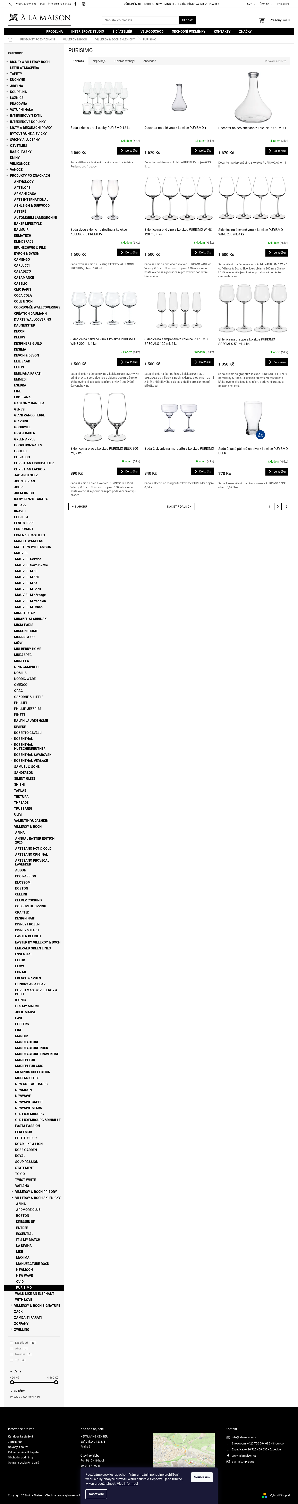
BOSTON (21, 888)
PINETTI (20, 715)
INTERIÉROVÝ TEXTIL (26, 116)
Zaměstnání (15, 1441)
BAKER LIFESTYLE (28, 224)
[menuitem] (54, 31)
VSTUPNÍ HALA (21, 110)
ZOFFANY (21, 1324)
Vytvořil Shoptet (280, 1495)
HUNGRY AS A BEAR (30, 984)
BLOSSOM (23, 882)
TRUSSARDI (23, 808)
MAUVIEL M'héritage (30, 595)
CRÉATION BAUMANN (30, 313)
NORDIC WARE (25, 679)
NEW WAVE (24, 1276)
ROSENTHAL (23, 739)
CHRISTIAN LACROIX (29, 469)
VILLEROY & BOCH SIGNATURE (37, 1306)
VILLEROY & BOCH (28, 827)
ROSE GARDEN (26, 1150)
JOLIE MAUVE (25, 1012)
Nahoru (81, 506)
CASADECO (22, 271)
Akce (20, 1348)
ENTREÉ (22, 1228)
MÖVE (18, 643)
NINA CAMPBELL (27, 667)
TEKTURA (21, 797)
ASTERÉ (20, 211)
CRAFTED (22, 912)
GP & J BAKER (24, 433)
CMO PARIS (22, 289)
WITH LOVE (23, 1300)
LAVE (19, 1018)
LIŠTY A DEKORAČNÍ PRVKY (31, 128)
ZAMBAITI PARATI (28, 1317)
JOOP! (18, 487)
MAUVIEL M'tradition (30, 601)
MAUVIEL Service (28, 559)
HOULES (20, 451)
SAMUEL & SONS (27, 767)
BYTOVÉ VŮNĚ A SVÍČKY (28, 134)
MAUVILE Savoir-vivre (31, 565)
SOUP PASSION (26, 1162)
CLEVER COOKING (28, 900)
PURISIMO (24, 1288)
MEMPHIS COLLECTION (32, 1072)
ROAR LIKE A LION (29, 1144)
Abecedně (149, 61)
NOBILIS (20, 673)
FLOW (19, 966)
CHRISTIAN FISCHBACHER (34, 463)
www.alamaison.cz (244, 1455)
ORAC (18, 691)
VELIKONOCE (19, 164)
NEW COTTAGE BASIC (31, 1084)
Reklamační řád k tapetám (24, 1452)
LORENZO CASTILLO (29, 535)
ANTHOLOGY (24, 182)
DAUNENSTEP (24, 325)
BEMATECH (22, 235)
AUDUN (20, 870)
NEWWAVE (23, 1096)
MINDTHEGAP (24, 613)
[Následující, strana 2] (278, 506)
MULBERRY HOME (27, 649)
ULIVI (18, 814)
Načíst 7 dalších (179, 506)
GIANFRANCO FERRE (29, 415)
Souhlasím (202, 1477)
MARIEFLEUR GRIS (29, 1066)
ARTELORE (22, 188)
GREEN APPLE (24, 439)
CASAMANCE (24, 278)
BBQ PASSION (25, 876)
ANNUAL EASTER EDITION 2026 (34, 840)
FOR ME (21, 972)
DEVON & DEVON (26, 355)
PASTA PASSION (27, 1126)
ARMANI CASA (25, 194)
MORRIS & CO (24, 637)
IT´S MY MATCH (27, 1006)
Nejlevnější (99, 61)
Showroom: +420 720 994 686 (251, 1443)
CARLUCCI (22, 265)
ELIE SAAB (22, 361)
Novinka (23, 1354)
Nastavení (96, 1494)
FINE (17, 391)
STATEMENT (24, 1168)
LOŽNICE (16, 98)
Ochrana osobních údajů (23, 1462)
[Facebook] (75, 3)
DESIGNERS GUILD (28, 343)
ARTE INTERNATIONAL (31, 200)
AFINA (20, 833)
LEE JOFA (21, 517)
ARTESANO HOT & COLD (33, 849)
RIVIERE (20, 727)
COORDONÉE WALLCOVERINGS (37, 307)
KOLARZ (20, 505)
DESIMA (20, 349)
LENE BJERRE (24, 523)
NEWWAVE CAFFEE (29, 1102)
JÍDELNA (16, 86)
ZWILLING (21, 1330)
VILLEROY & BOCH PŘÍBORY (36, 1192)
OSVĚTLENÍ (18, 146)
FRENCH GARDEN (28, 978)
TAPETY (16, 74)
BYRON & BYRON (26, 254)
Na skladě (25, 1342)
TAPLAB (20, 791)
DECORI (19, 331)
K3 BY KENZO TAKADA (31, 499)
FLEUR (20, 960)
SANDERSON (23, 773)
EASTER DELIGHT (28, 936)
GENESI (19, 409)
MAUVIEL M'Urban (29, 607)
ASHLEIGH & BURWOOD (32, 205)
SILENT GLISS (24, 779)
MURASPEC (23, 655)
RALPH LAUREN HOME (31, 721)
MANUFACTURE (27, 1042)
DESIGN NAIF (25, 918)
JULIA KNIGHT (25, 493)
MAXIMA (22, 1258)
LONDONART (23, 529)
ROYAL (20, 1156)
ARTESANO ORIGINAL (31, 854)
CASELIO (20, 283)
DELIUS (19, 337)
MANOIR (21, 1036)
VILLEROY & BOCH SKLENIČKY (38, 1198)
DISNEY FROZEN (27, 924)
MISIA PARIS (23, 625)
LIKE (18, 1030)
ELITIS (19, 367)
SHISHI (19, 784)
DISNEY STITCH (27, 930)
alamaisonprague (243, 1461)
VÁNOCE (16, 170)
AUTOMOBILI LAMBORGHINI (35, 218)
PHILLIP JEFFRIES (27, 709)
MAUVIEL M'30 (26, 571)
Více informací (127, 1484)
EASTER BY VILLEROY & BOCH (37, 942)
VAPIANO (22, 1186)
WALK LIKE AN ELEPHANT (34, 1294)
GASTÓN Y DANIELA (29, 403)
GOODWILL (22, 427)
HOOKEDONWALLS (28, 445)
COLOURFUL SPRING (30, 906)
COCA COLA (23, 295)
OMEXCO (20, 685)
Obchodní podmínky (20, 1457)
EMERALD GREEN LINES (33, 948)
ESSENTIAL (23, 954)
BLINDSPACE (23, 241)
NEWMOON (23, 1090)
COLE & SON (23, 301)
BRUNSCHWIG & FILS (30, 248)
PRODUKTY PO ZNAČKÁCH (30, 176)
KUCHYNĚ (17, 80)
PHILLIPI (20, 703)
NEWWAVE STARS (28, 1108)
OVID (20, 1282)
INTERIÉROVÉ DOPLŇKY (28, 122)
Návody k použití (18, 1447)
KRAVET (20, 511)
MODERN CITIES (27, 1078)
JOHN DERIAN (24, 481)
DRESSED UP (25, 1222)
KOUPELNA (18, 92)
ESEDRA (20, 385)
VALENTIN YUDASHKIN (31, 821)
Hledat (187, 20)
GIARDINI (21, 421)
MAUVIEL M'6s (26, 583)
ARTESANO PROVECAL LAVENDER (32, 862)
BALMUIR (21, 230)
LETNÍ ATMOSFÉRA (24, 68)
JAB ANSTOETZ (26, 475)
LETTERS (22, 1024)
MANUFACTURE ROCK (31, 1048)
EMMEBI (20, 379)
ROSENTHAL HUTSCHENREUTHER (29, 747)
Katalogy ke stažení (20, 1436)
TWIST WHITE (25, 1180)
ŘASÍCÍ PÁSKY (21, 152)
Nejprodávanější (124, 61)
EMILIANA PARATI (28, 373)
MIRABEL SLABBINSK (30, 619)
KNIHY (15, 158)
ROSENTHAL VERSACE (31, 761)
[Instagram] (84, 3)
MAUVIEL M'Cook (28, 589)
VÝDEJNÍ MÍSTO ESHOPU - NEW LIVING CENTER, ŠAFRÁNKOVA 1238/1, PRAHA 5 (171, 4)
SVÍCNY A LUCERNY (25, 140)
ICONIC (20, 1000)
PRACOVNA (18, 104)
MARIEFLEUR (25, 1060)
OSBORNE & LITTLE (28, 697)
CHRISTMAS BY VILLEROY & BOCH (36, 992)
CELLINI (21, 894)
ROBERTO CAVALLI (28, 733)
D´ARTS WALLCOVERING (32, 319)
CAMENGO (22, 259)
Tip (19, 1360)
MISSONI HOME (26, 631)
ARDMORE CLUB (28, 1210)
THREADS (21, 803)
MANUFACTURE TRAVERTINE (37, 1054)
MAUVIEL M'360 (27, 577)
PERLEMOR (23, 1132)
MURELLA (21, 661)
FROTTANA (22, 397)
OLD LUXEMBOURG (29, 1114)
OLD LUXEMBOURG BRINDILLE (38, 1120)
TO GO (20, 1174)
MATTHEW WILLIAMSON (32, 547)
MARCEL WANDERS (28, 541)
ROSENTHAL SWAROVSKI (33, 755)
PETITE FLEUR (26, 1138)
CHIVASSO (22, 457)
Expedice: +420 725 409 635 (249, 1449)
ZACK (18, 1312)
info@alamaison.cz (244, 1437)
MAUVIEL (21, 553)
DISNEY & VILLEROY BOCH (30, 62)
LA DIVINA (24, 1246)
